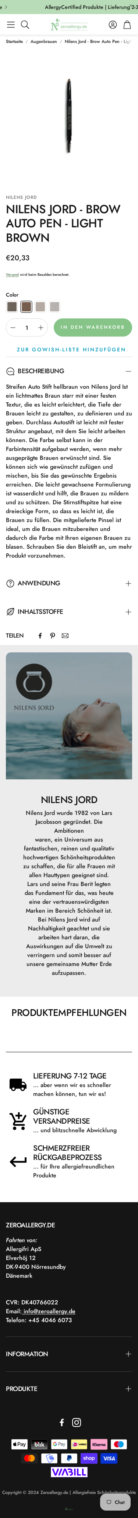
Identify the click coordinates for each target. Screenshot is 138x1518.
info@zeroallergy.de (48, 1311)
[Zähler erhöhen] (40, 327)
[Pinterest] (52, 635)
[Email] (65, 635)
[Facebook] (40, 635)
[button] (11, 24)
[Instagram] (76, 1422)
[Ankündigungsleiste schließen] (130, 5)
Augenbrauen (44, 41)
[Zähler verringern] (13, 327)
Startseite (14, 41)
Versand (12, 274)
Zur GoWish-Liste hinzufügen (71, 349)
